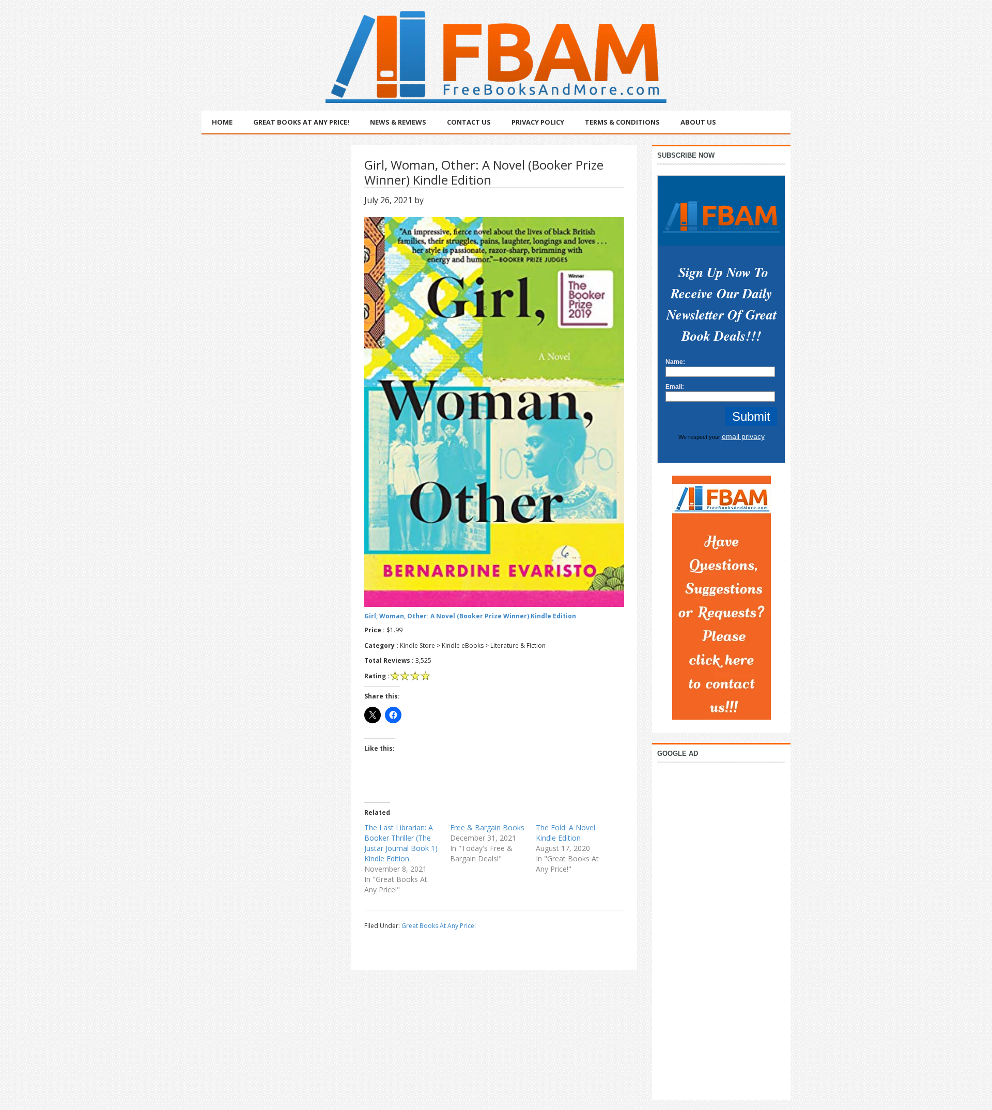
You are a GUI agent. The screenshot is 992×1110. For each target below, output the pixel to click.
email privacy (743, 436)
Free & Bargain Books (487, 827)
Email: (674, 386)
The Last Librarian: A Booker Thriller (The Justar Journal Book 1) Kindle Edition (401, 843)
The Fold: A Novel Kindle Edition (565, 833)
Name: (675, 362)
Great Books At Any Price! (438, 925)
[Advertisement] (721, 928)
